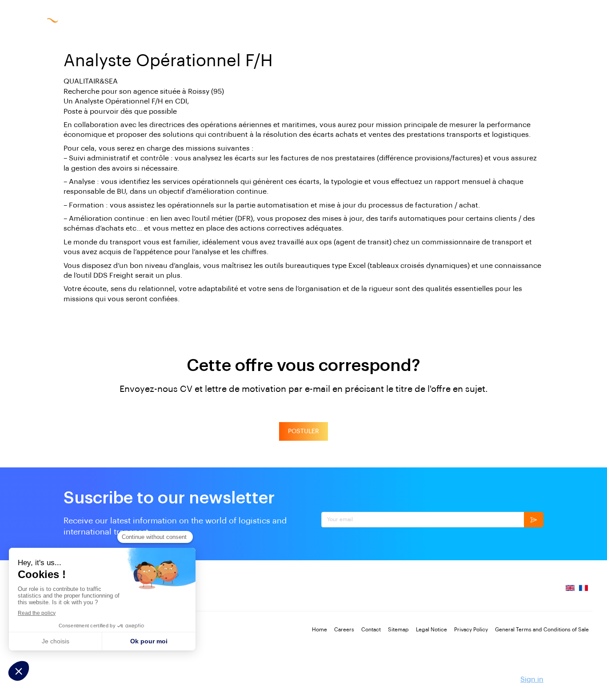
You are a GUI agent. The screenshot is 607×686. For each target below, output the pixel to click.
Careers (409, 20)
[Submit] (533, 519)
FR (484, 20)
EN (500, 20)
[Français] (583, 591)
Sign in (531, 679)
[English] (570, 591)
